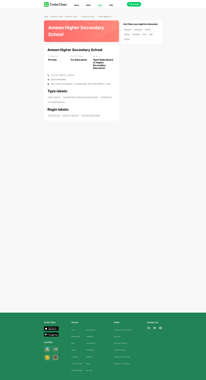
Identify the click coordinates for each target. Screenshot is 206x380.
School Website (58, 80)
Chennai (147, 29)
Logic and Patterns (120, 343)
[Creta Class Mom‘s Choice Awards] (47, 357)
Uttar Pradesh (91, 343)
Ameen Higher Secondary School (105, 16)
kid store (89, 370)
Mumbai (127, 34)
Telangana (89, 336)
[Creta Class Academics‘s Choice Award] (55, 357)
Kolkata (126, 39)
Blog (100, 5)
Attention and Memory (122, 363)
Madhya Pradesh (77, 370)
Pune (144, 34)
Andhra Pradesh (77, 363)
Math (88, 5)
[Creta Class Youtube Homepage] (154, 328)
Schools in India (56, 16)
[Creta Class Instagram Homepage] (160, 328)
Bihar (73, 343)
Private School (106, 97)
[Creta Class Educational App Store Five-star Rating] (47, 349)
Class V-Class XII (54, 97)
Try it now (134, 4)
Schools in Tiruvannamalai (89, 16)
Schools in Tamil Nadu (72, 16)
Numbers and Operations (123, 330)
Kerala (88, 363)
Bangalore (127, 29)
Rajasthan (89, 357)
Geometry (117, 336)
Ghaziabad (136, 34)
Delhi (150, 34)
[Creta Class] (55, 4)
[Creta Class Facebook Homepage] (148, 328)
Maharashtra (75, 336)
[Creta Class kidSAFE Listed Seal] (55, 349)
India (73, 330)
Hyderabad (138, 29)
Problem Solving (120, 350)
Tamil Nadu (90, 350)
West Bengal (90, 330)
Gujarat (73, 350)
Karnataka (74, 357)
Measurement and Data (122, 357)
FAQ (111, 5)
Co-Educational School (56, 102)
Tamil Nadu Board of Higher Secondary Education (80, 97)
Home (76, 5)
